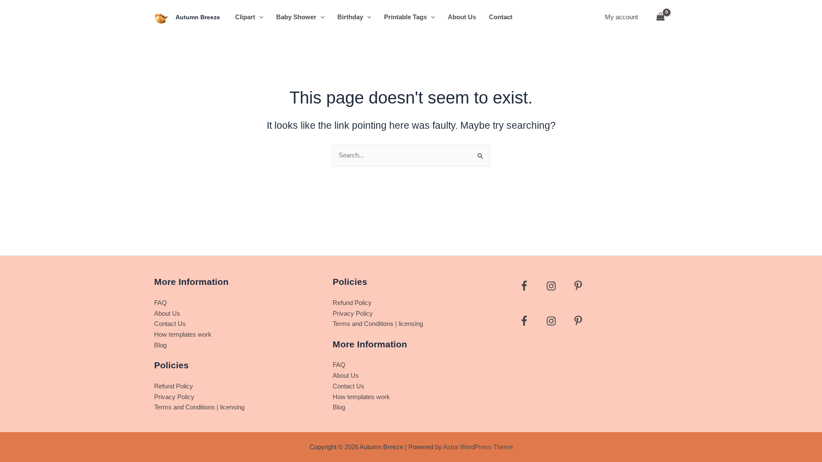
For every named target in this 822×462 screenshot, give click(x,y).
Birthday (350, 17)
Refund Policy (173, 386)
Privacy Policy (174, 396)
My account (621, 17)
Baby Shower (296, 17)
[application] (259, 17)
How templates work (182, 334)
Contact (500, 17)
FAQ (160, 302)
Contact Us (170, 323)
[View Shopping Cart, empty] (660, 17)
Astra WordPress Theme (478, 446)
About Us (462, 17)
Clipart (245, 17)
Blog (160, 345)
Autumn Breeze (198, 17)
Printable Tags (405, 17)
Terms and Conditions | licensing (199, 407)
